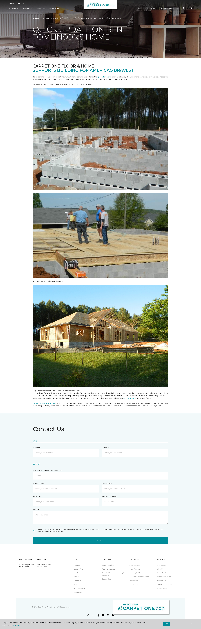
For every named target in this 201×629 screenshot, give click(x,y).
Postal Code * (37, 496)
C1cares (56, 18)
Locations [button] (54, 8)
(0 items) (191, 8)
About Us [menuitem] (160, 569)
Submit (100, 540)
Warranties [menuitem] (133, 581)
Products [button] (13, 8)
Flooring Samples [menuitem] (108, 569)
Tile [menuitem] (75, 584)
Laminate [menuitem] (77, 581)
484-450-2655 (42, 567)
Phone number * (39, 483)
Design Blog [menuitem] (106, 579)
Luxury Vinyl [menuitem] (78, 569)
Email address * (107, 483)
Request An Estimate (170, 8)
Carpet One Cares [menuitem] (164, 577)
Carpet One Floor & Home (44, 403)
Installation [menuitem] (133, 584)
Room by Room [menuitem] (163, 573)
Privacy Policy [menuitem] (162, 588)
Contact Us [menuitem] (161, 581)
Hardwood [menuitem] (78, 573)
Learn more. (14, 625)
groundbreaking (104, 77)
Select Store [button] (15, 3)
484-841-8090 (23, 567)
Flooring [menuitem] (77, 565)
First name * (37, 447)
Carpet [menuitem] (76, 577)
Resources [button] (27, 8)
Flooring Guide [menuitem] (135, 573)
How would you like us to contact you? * (47, 470)
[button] (184, 8)
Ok (167, 624)
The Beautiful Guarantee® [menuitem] (139, 577)
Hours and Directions (146, 8)
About (47, 18)
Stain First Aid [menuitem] (134, 569)
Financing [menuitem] (78, 592)
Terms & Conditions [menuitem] (164, 584)
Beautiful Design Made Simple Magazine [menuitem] (113, 574)
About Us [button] (41, 8)
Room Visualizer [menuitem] (108, 565)
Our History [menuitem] (161, 565)
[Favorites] (187, 8)
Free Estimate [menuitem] (79, 588)
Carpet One (37, 18)
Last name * (106, 447)
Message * (36, 509)
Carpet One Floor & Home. (48, 607)
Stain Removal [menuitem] (134, 565)
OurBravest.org (130, 398)
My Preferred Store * (109, 496)
